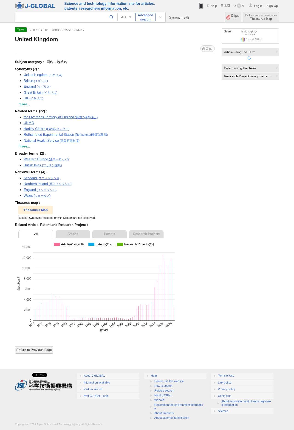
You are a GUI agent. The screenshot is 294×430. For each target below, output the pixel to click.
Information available (97, 382)
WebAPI (159, 400)
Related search (163, 390)
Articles (73, 234)
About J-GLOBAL (94, 375)
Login (258, 6)
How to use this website (169, 381)
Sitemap (223, 411)
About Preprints (164, 413)
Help (213, 6)
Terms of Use (226, 375)
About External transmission (171, 417)
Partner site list (93, 389)
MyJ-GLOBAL (162, 395)
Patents (109, 234)
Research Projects (146, 234)
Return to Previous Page (34, 350)
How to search (163, 385)
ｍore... (24, 104)
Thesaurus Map (35, 210)
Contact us (224, 396)
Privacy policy (226, 389)
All (36, 234)
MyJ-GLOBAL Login (96, 396)
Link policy (224, 382)
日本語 (225, 6)
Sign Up (272, 6)
